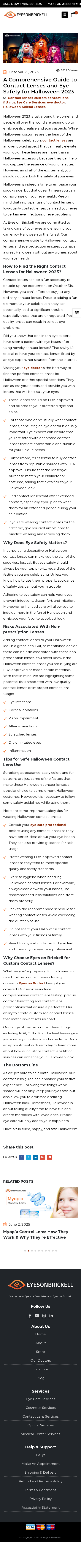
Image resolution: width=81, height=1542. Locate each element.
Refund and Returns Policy (40, 1481)
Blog (40, 1378)
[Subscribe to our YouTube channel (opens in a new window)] (37, 1315)
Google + (42, 1157)
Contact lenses (20, 98)
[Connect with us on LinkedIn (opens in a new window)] (51, 1315)
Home (40, 1334)
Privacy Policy (40, 1499)
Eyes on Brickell (32, 983)
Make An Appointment (41, 1464)
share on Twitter (28, 1157)
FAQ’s (40, 1455)
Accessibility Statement (41, 1507)
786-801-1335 (32, 4)
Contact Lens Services (40, 1416)
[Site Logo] (26, 14)
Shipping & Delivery (40, 1472)
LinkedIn (35, 1157)
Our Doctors (40, 1360)
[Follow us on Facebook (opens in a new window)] (30, 1315)
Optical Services (40, 1425)
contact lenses (54, 140)
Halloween (12, 107)
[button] (65, 15)
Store (40, 1352)
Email (49, 1157)
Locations (40, 1369)
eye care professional (48, 825)
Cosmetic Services (41, 1408)
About (40, 1343)
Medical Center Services (40, 1434)
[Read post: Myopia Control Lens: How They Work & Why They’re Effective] (40, 1202)
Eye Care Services (31, 102)
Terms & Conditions (40, 1490)
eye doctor (56, 102)
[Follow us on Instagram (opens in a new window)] (44, 1315)
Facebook (21, 1157)
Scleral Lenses (34, 107)
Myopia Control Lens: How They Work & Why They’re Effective (35, 1234)
